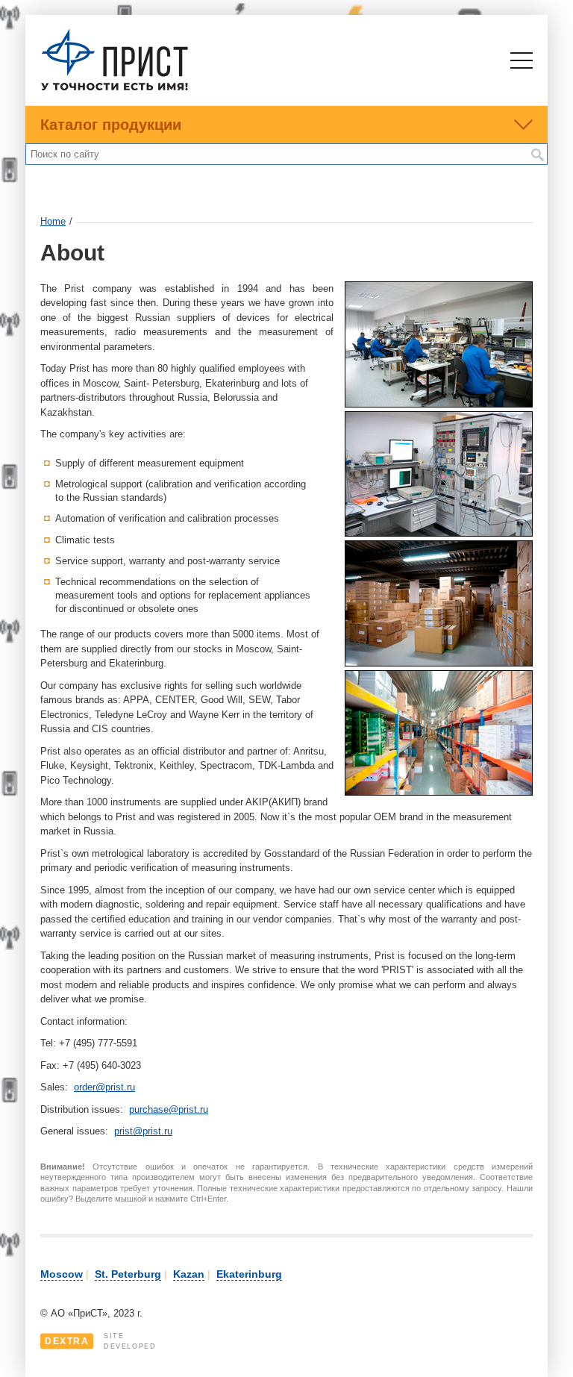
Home (53, 221)
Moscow (61, 1274)
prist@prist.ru (143, 1131)
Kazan (188, 1274)
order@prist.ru (104, 1087)
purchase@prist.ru (168, 1109)
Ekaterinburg (249, 1274)
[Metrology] (439, 533)
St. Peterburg (128, 1274)
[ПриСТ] (115, 88)
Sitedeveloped (100, 1341)
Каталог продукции (110, 124)
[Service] (439, 404)
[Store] (439, 663)
